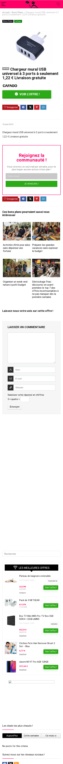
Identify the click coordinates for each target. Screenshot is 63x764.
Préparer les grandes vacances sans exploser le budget (45, 248)
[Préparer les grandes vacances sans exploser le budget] (46, 224)
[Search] (58, 4)
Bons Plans (17, 12)
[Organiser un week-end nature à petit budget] (17, 260)
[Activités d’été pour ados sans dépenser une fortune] (17, 224)
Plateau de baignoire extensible (35, 576)
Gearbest (22, 636)
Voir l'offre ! (29, 94)
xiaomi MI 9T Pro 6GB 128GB (33, 661)
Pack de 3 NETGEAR (29, 600)
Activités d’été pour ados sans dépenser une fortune (16, 248)
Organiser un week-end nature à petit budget (15, 283)
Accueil (5, 12)
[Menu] (3, 4)
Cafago (18, 21)
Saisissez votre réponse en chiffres (26, 394)
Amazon (22, 593)
